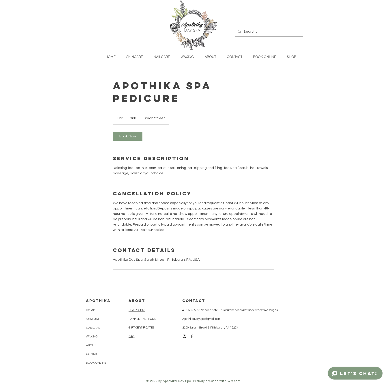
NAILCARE (93, 327)
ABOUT (91, 345)
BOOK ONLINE (96, 362)
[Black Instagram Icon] (184, 336)
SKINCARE (93, 319)
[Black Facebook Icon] (192, 336)
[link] (127, 136)
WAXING (92, 336)
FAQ (131, 336)
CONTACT (93, 354)
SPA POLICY (137, 310)
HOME (90, 310)
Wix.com (234, 381)
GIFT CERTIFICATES (142, 327)
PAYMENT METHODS (142, 318)
